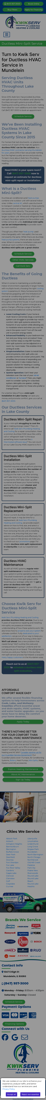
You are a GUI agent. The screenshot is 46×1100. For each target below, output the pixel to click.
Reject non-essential (30, 1094)
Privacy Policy (8, 1089)
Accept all (11, 1094)
